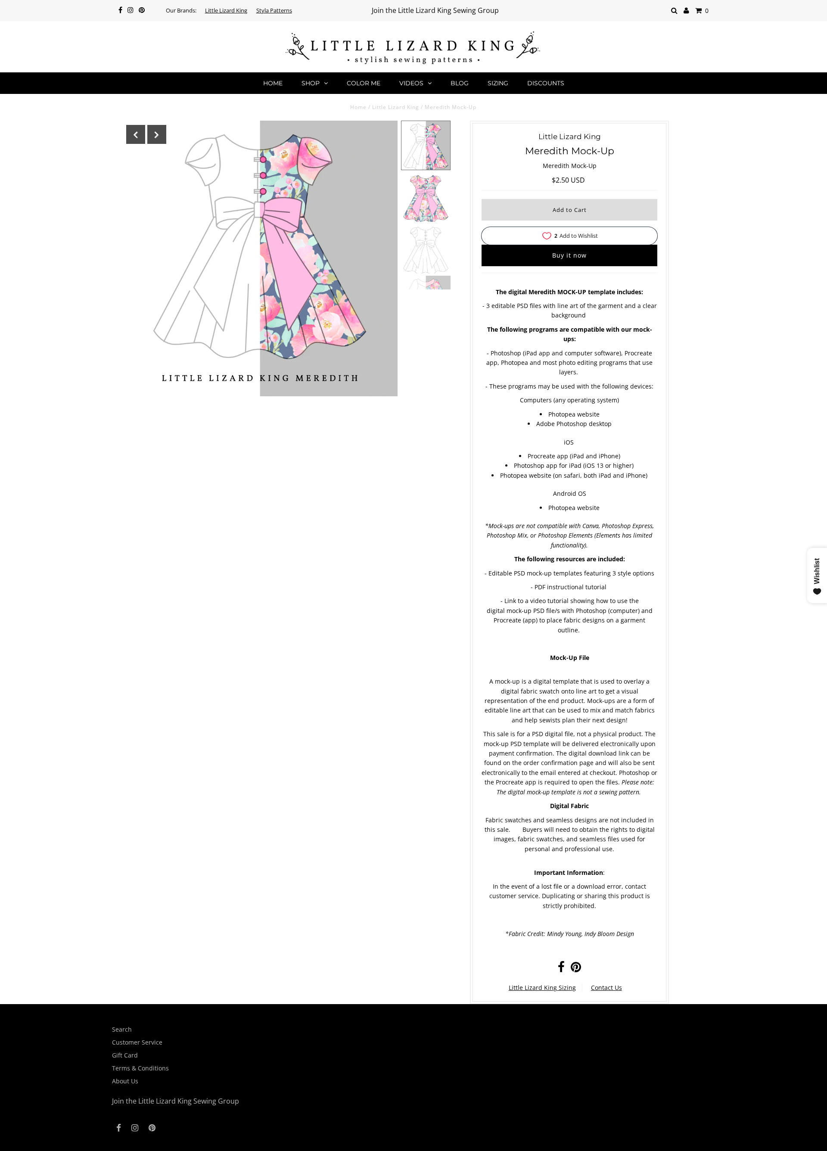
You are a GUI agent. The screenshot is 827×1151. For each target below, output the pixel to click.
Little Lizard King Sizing (542, 987)
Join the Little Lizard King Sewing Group (435, 10)
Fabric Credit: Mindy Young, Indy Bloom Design (571, 934)
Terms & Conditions (140, 1068)
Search (122, 1029)
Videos (411, 83)
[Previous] (135, 134)
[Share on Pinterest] (576, 969)
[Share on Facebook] (561, 969)
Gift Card (125, 1055)
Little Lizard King (226, 10)
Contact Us (606, 987)
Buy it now (569, 255)
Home (273, 83)
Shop (311, 83)
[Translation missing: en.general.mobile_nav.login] (686, 10)
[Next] (156, 134)
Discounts (545, 83)
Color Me (363, 83)
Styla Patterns (274, 10)
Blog (460, 83)
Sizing (498, 83)
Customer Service (137, 1042)
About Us (125, 1081)
